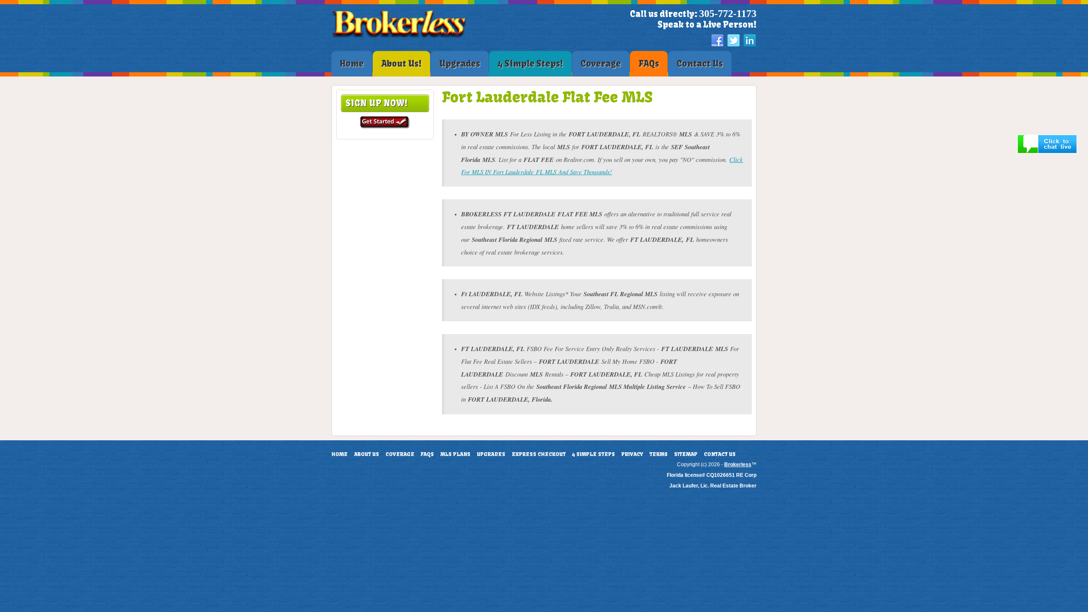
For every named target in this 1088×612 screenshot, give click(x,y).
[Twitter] (733, 41)
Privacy (632, 454)
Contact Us (720, 454)
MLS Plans (455, 454)
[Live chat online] (1047, 151)
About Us (366, 454)
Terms (658, 454)
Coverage (399, 454)
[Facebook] (717, 41)
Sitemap (685, 454)
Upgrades (491, 454)
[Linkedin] (749, 41)
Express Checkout (539, 454)
